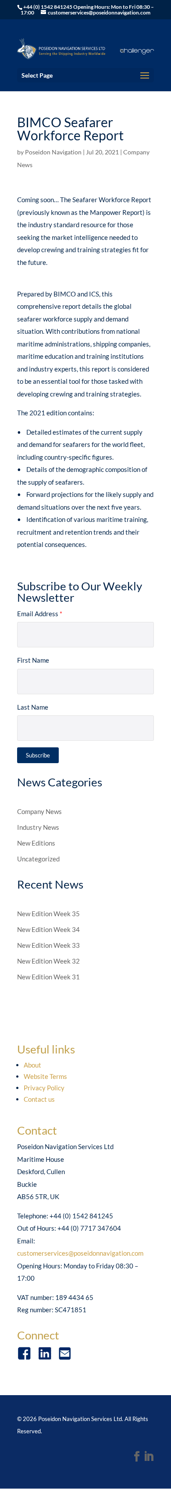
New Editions (36, 843)
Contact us (39, 1099)
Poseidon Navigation (53, 152)
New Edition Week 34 (48, 929)
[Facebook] (137, 1457)
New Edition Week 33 (48, 945)
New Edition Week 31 (48, 977)
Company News (39, 811)
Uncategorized (38, 859)
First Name (33, 660)
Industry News (38, 827)
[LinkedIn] (148, 1457)
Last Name (32, 707)
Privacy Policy (44, 1088)
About (32, 1065)
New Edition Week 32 (48, 961)
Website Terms (45, 1076)
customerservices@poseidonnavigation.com (80, 1253)
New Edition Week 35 (48, 914)
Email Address (39, 614)
